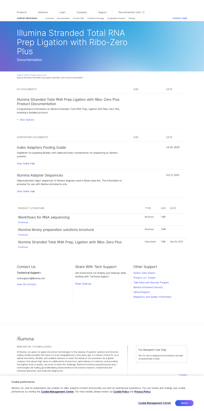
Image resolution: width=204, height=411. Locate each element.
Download (23, 222)
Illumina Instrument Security (148, 287)
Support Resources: (39, 75)
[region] (102, 393)
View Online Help (26, 163)
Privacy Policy (142, 391)
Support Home (179, 18)
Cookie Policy (121, 391)
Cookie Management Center (57, 391)
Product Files (78, 18)
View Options (26, 119)
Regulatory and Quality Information (152, 296)
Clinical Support (141, 292)
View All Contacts (26, 284)
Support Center (23, 75)
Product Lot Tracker (144, 277)
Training (131, 18)
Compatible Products (116, 18)
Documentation (63, 18)
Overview (49, 18)
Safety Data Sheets (144, 272)
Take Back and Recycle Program (151, 282)
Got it (184, 403)
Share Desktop (83, 283)
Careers (183, 374)
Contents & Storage (95, 18)
